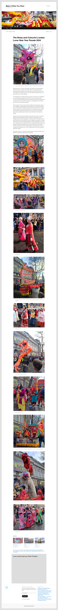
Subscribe (25, 596)
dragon (37, 550)
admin (40, 551)
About (11, 28)
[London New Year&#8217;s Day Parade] (29, 540)
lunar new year (21, 551)
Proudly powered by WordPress (29, 606)
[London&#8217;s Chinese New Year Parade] (18, 540)
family (14, 551)
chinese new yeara (32, 550)
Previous (47, 31)
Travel (22, 550)
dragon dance (40, 550)
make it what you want (27, 551)
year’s (43, 92)
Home (7, 28)
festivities (17, 551)
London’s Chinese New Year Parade (17, 544)
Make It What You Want (15, 6)
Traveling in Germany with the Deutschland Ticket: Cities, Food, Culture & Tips (43, 594)
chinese (27, 550)
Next (51, 31)
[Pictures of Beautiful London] (40, 540)
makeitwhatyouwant (34, 551)
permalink (15, 552)
